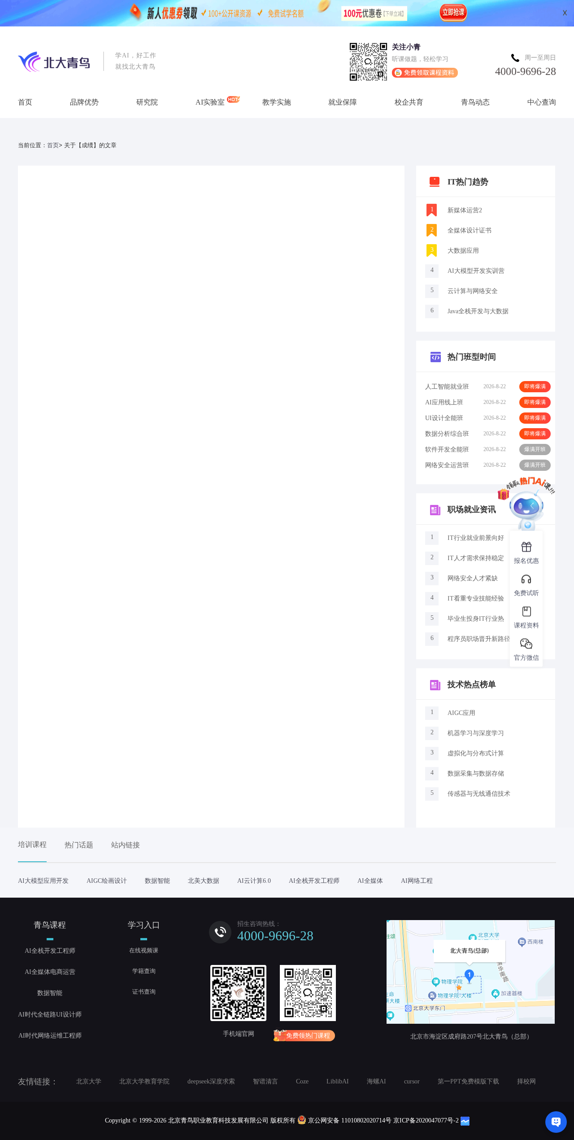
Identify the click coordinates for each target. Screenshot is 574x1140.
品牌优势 (84, 102)
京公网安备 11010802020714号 (349, 1120)
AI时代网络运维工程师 (50, 1035)
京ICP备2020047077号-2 (426, 1120)
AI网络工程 (417, 880)
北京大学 (88, 1081)
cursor (412, 1081)
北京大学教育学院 (144, 1081)
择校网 (526, 1081)
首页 (25, 102)
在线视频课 (143, 950)
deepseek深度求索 (211, 1081)
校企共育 (409, 102)
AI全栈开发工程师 (314, 880)
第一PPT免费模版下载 (468, 1081)
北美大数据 (203, 880)
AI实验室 (210, 102)
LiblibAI (337, 1081)
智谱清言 (265, 1081)
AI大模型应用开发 (43, 880)
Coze (302, 1081)
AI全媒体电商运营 (50, 972)
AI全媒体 (370, 880)
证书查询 (144, 991)
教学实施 (276, 102)
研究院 (147, 102)
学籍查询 (144, 971)
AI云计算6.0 (254, 880)
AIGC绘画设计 (107, 880)
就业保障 (342, 102)
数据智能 (157, 880)
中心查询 (541, 102)
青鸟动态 (475, 102)
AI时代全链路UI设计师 (50, 1014)
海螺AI (376, 1081)
